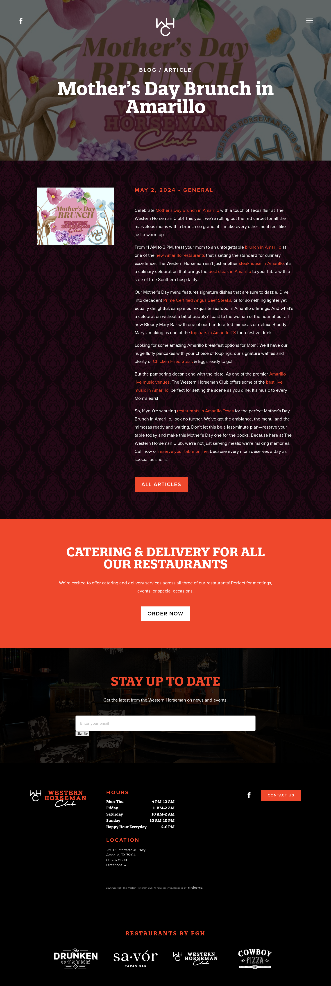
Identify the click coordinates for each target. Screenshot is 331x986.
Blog (148, 70)
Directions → (116, 865)
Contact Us (281, 795)
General (198, 190)
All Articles (161, 484)
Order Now (165, 613)
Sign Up (82, 733)
